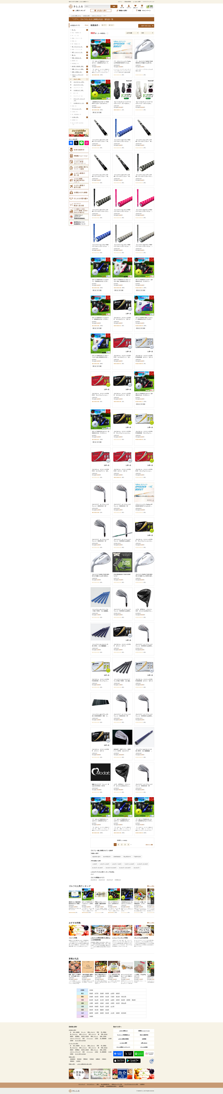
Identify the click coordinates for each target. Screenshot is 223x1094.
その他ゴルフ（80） (79, 90)
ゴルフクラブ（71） (79, 84)
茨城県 (91, 996)
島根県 (96, 1006)
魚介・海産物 (76, 1032)
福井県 (107, 1000)
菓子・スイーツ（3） (77, 52)
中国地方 (104, 1059)
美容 (83, 1038)
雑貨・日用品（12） (77, 72)
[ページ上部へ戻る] (217, 1082)
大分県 (112, 1013)
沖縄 (82, 1016)
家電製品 (77, 1036)
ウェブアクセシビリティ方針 (131, 1084)
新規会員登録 (128, 1)
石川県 (102, 1000)
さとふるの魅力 (144, 1047)
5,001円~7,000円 (116, 864)
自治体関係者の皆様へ (111, 1086)
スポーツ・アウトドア (75, 1038)
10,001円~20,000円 (142, 864)
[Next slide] (152, 900)
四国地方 (72, 1061)
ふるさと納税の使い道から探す (84, 1064)
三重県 (91, 1003)
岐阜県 (123, 1000)
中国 (82, 1006)
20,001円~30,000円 (97, 868)
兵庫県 (112, 1003)
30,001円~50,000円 (111, 868)
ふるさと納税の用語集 (123, 1039)
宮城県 (102, 993)
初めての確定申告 (144, 1034)
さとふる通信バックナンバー (123, 1047)
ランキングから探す (73, 1043)
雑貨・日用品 (103, 1036)
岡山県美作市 (127, 856)
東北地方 (79, 1059)
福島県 (118, 993)
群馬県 (102, 996)
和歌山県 (123, 1003)
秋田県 (107, 993)
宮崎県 (118, 1013)
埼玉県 (107, 996)
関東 (82, 996)
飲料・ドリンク (83, 1034)
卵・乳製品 (103, 1032)
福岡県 (91, 1013)
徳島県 (91, 1009)
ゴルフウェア (110, 879)
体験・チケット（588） (78, 69)
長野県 (118, 1000)
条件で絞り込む (146, 26)
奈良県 (118, 1003)
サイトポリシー (90, 1084)
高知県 (107, 1009)
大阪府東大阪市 (96, 856)
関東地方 (85, 1059)
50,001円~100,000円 (125, 868)
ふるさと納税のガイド (122, 6)
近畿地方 (98, 1059)
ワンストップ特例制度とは (123, 1034)
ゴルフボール (94, 879)
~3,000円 (94, 864)
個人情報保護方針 (105, 1084)
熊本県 (107, 1013)
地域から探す (72, 1057)
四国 (82, 1009)
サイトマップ (82, 1084)
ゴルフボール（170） (79, 82)
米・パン (83, 1032)
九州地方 (78, 1061)
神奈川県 (123, 996)
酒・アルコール (73, 1034)
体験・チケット (94, 1036)
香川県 (96, 1009)
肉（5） (74, 30)
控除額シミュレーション (144, 1030)
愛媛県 (102, 1009)
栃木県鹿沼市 (107, 856)
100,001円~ (136, 868)
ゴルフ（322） (77, 79)
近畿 (82, 1003)
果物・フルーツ (91, 1032)
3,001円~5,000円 (104, 864)
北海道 (82, 990)
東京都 (118, 996)
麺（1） (74, 55)
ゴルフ (92, 874)
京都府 (102, 1003)
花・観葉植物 (103, 1038)
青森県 (91, 993)
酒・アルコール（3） (77, 46)
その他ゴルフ (118, 879)
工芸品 (96, 1038)
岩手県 (96, 993)
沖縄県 (91, 1016)
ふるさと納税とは (123, 1030)
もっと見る (151, 886)
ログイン (120, 1)
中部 (82, 1000)
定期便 (71, 1040)
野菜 (98, 1032)
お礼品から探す (72, 1030)
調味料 (71, 1036)
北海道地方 (72, 1059)
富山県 (96, 1000)
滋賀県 (96, 1003)
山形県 (112, 993)
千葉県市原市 (137, 856)
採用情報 (121, 1086)
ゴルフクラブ (102, 879)
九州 (82, 1013)
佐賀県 (96, 1013)
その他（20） (75, 117)
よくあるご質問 (136, 1)
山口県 (112, 1006)
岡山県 (102, 1006)
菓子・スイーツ (92, 1034)
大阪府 (107, 1003)
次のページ (148, 844)
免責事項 (142, 1084)
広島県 (107, 1006)
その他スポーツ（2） (79, 103)
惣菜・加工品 (104, 1034)
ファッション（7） (77, 109)
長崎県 (102, 1013)
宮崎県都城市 (117, 856)
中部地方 (92, 1059)
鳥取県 (91, 1006)
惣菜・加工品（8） (77, 58)
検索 (114, 6)
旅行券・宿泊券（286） (78, 66)
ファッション (90, 1038)
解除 (87, 25)
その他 (109, 1038)
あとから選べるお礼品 (80, 1040)
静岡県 (128, 1000)
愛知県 (134, 1000)
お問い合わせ (144, 1043)
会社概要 (102, 1086)
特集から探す (72, 1064)
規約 (98, 1084)
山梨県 (112, 1000)
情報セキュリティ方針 (117, 1084)
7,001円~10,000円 (129, 864)
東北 (82, 993)
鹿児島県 (123, 1013)
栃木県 (96, 996)
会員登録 (144, 1039)
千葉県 (112, 996)
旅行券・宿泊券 (85, 1036)
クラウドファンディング (148, 1)
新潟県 (91, 1000)
